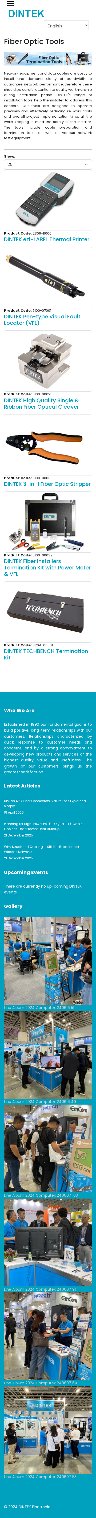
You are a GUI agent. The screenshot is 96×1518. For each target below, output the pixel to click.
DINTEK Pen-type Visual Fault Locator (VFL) (42, 320)
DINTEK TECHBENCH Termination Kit (46, 654)
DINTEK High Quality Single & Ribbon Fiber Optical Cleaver (41, 404)
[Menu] (10, 3)
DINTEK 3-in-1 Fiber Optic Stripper (47, 484)
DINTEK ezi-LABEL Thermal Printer (46, 239)
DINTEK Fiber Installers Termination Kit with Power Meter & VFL (47, 567)
